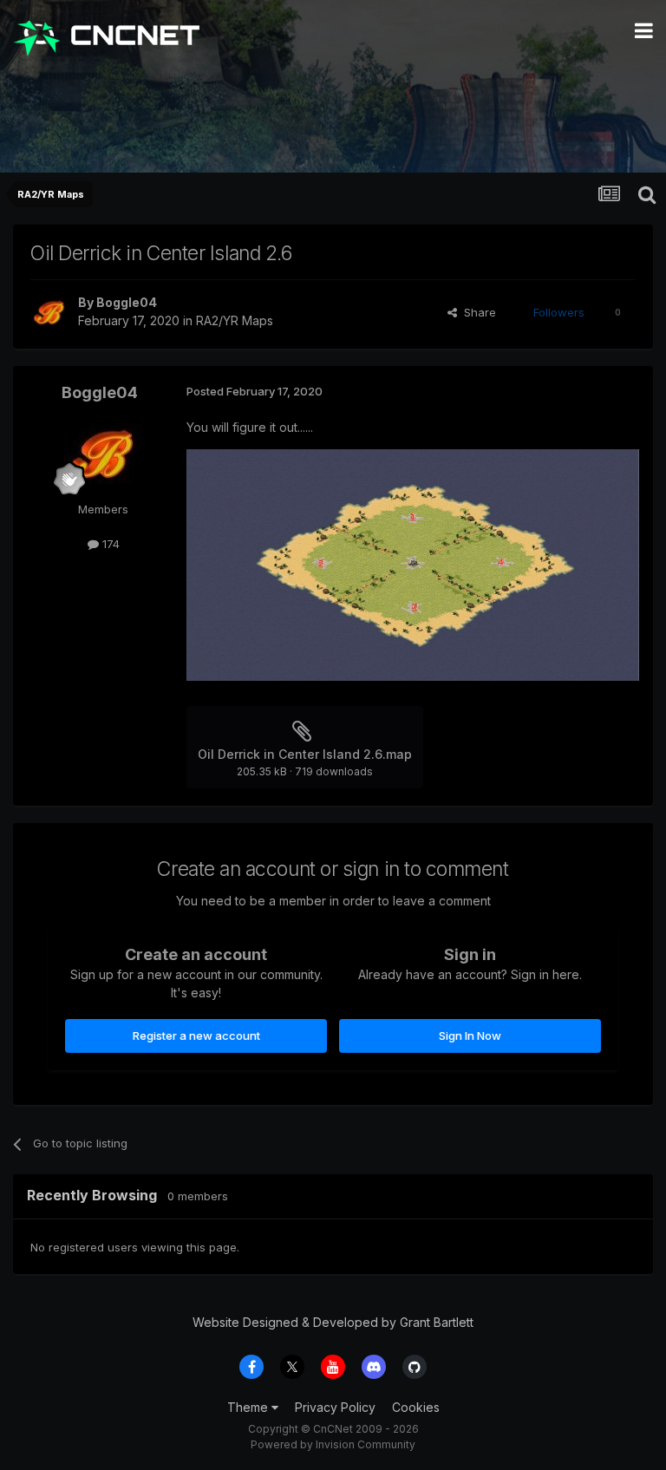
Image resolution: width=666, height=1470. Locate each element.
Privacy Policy (335, 1407)
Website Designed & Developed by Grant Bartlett (333, 1322)
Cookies (416, 1407)
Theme (249, 1407)
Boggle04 (126, 302)
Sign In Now (470, 1035)
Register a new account (196, 1035)
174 (109, 544)
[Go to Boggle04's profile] (49, 312)
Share (476, 312)
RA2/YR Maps (234, 320)
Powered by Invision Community (333, 1444)
